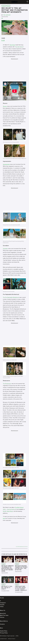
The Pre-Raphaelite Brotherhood (11, 297)
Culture (3, 5)
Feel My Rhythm (19, 46)
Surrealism (5, 248)
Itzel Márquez (6, 15)
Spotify (4, 511)
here (4, 518)
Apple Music (10, 511)
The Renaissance (7, 383)
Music (8, 5)
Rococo (5, 106)
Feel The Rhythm (19, 546)
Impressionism (6, 164)
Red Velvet (12, 44)
